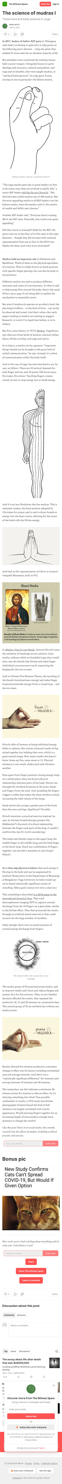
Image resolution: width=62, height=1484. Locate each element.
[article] (31, 1368)
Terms (37, 1463)
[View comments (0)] (15, 34)
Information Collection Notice (36, 1436)
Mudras (41, 331)
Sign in (56, 4)
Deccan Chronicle (39, 193)
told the (25, 193)
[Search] (57, 1351)
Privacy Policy (31, 1439)
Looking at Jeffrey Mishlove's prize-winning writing (23, 1368)
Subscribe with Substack (33, 1427)
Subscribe (45, 4)
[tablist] (14, 1315)
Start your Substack (23, 1470)
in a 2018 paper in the (45, 894)
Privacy (28, 1463)
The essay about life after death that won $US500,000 (21, 1361)
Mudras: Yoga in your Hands (20, 650)
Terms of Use (44, 1434)
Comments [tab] (9, 1315)
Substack (16, 1477)
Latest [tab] (13, 1351)
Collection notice (49, 1463)
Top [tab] (5, 1351)
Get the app (45, 1470)
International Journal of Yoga (17, 898)
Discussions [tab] (24, 1351)
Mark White (14, 25)
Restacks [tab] (21, 1315)
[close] (53, 1385)
